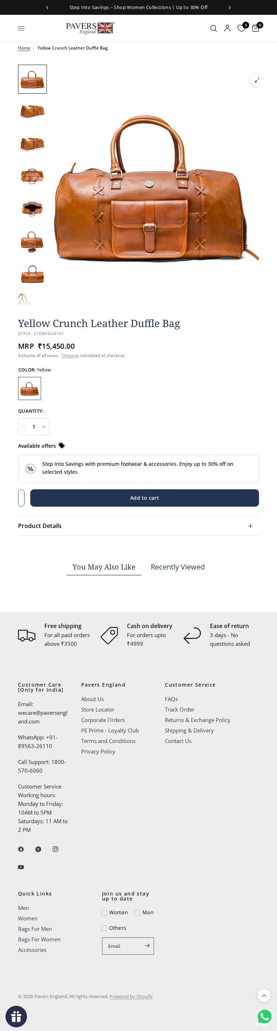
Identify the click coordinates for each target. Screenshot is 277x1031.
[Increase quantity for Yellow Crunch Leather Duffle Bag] (43, 426)
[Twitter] (43, 849)
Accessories (32, 949)
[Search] (214, 28)
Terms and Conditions (108, 740)
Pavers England (103, 684)
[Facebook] (26, 849)
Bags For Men (35, 928)
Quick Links (35, 893)
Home (24, 48)
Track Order (179, 709)
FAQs (171, 699)
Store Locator (97, 709)
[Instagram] (61, 849)
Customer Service (190, 684)
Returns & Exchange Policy (197, 719)
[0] (254, 28)
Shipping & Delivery (189, 730)
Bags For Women (39, 939)
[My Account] (227, 28)
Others (118, 927)
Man (148, 912)
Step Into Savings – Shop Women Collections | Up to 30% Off (139, 7)
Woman (118, 912)
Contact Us (178, 740)
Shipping (70, 355)
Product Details (40, 526)
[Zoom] (257, 80)
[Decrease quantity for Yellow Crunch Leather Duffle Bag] (23, 426)
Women (28, 918)
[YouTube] (26, 867)
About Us (92, 699)
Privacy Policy (98, 751)
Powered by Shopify (131, 996)
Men (23, 907)
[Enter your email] (147, 945)
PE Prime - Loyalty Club (110, 730)
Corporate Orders (103, 719)
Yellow (29, 388)
